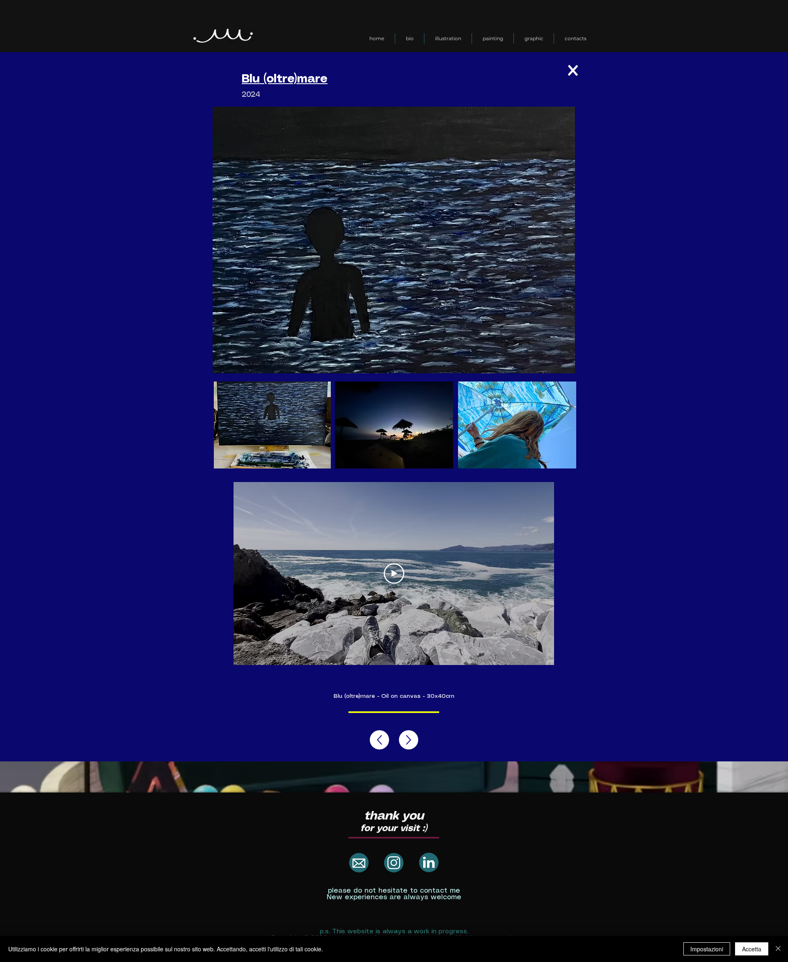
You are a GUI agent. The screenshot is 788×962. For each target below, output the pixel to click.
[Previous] (408, 739)
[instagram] (393, 862)
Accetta (751, 949)
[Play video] (394, 573)
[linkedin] (428, 862)
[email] (359, 862)
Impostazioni (706, 949)
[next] (379, 739)
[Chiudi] (778, 948)
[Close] (573, 70)
